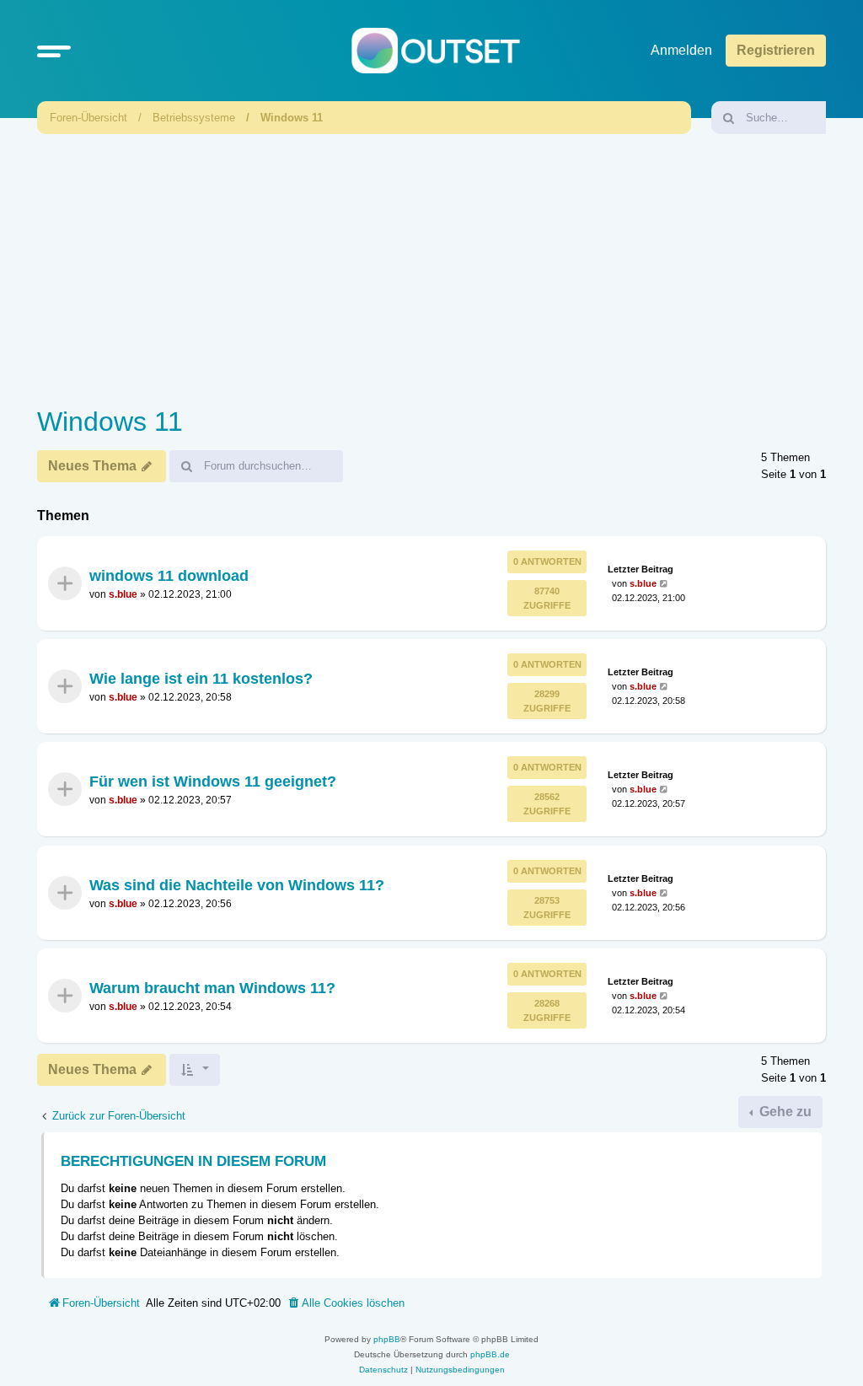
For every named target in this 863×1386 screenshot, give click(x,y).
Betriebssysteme (194, 117)
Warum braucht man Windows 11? (212, 988)
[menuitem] (346, 1303)
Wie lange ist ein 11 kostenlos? (201, 678)
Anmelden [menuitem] (681, 50)
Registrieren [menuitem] (776, 50)
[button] (54, 50)
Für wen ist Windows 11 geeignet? (212, 781)
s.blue (123, 594)
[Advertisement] (431, 266)
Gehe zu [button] (784, 1111)
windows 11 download (169, 575)
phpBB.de (490, 1354)
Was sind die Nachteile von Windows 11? (236, 885)
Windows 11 (291, 117)
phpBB (386, 1339)
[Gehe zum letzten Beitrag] (664, 583)
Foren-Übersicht (88, 117)
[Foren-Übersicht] (435, 51)
